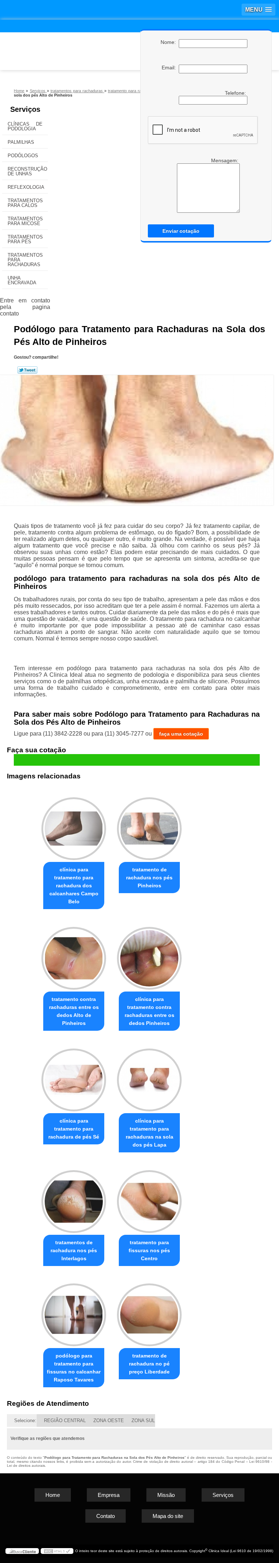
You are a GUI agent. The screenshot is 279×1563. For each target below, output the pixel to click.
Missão (166, 1495)
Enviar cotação (180, 231)
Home (52, 1495)
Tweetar (27, 370)
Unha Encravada (22, 280)
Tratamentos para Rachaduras (25, 259)
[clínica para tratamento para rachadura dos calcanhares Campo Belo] (73, 825)
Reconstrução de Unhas (27, 171)
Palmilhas (21, 142)
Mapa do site (168, 1516)
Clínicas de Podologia (25, 126)
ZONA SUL (143, 1420)
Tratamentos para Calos (25, 203)
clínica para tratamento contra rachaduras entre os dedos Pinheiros (149, 1011)
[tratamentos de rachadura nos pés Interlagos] (73, 1198)
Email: (170, 67)
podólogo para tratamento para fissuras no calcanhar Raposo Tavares (74, 1368)
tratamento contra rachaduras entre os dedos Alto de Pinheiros (74, 1011)
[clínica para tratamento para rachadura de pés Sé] (73, 1076)
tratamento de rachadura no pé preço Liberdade (149, 1364)
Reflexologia (26, 187)
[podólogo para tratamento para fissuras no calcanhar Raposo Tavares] (73, 1312)
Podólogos (23, 155)
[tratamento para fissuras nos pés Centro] (149, 1198)
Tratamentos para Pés (25, 239)
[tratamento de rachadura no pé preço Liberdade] (149, 1312)
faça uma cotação (181, 734)
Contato (105, 1516)
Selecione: (25, 1420)
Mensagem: (225, 160)
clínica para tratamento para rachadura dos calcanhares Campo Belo (73, 885)
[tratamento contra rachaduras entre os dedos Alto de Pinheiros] (73, 955)
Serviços (25, 109)
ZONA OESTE (108, 1420)
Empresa (109, 1495)
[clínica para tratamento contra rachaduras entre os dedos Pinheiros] (149, 955)
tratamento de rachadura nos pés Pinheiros (149, 877)
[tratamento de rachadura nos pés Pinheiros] (149, 825)
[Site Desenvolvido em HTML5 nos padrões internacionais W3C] (57, 1551)
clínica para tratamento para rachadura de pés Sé (73, 1129)
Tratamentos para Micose (25, 221)
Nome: (170, 42)
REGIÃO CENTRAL (65, 1420)
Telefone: (236, 93)
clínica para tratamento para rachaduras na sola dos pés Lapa (149, 1133)
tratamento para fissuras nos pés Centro (149, 1250)
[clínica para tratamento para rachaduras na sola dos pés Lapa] (149, 1076)
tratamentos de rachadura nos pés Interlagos (73, 1250)
